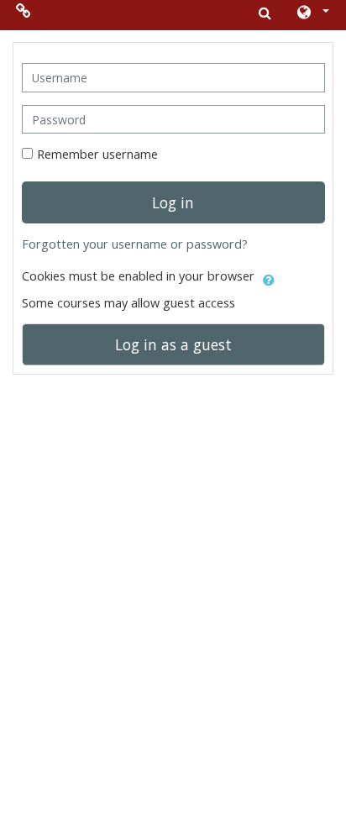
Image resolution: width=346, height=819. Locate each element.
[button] (312, 13)
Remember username (97, 154)
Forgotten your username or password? (135, 244)
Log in (173, 202)
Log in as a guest (173, 344)
